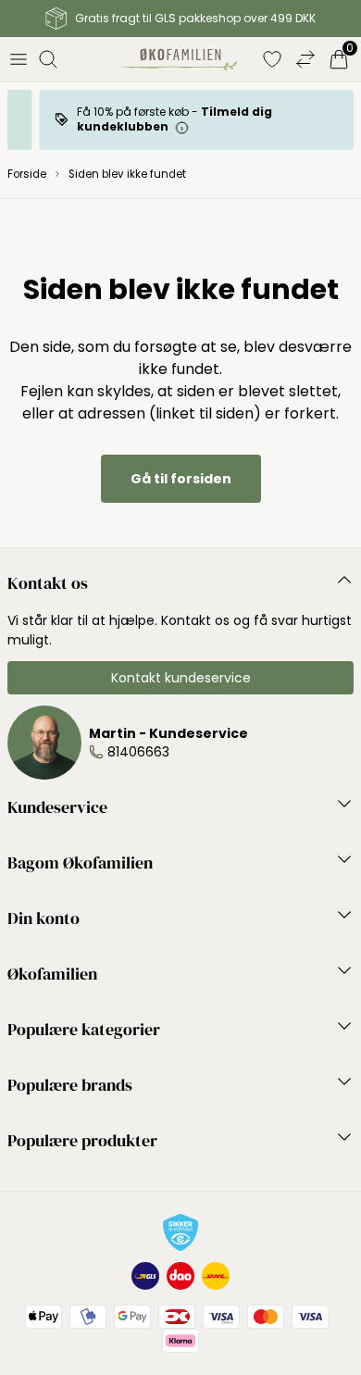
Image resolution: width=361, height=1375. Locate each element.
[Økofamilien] (180, 59)
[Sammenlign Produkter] (305, 59)
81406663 (138, 752)
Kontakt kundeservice (181, 678)
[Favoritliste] (272, 59)
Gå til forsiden (181, 478)
